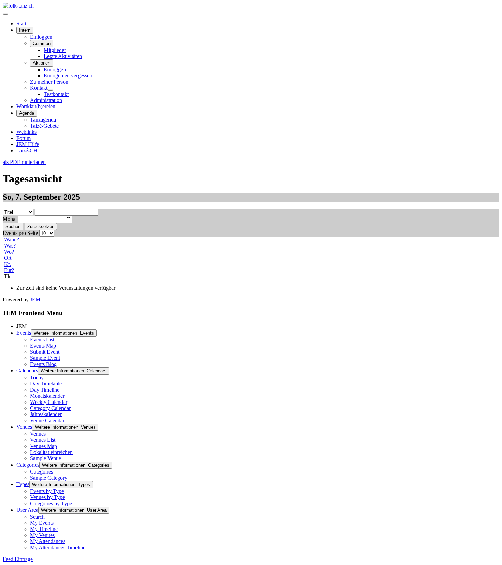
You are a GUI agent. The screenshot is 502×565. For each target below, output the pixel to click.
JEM (35, 299)
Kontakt (38, 88)
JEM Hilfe (27, 144)
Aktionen (41, 63)
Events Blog (43, 364)
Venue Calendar (47, 420)
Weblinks (26, 132)
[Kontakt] (50, 90)
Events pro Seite (20, 233)
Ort (7, 258)
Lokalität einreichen (51, 452)
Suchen (12, 226)
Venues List (42, 440)
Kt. (7, 264)
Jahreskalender (46, 414)
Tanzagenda (43, 120)
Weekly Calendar (48, 402)
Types (22, 484)
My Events (42, 523)
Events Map (43, 346)
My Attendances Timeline (57, 547)
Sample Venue (45, 458)
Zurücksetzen (40, 226)
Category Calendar (50, 408)
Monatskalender (47, 396)
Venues (24, 427)
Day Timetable (46, 383)
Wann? (11, 239)
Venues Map (43, 446)
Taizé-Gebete (44, 126)
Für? (9, 270)
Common (42, 43)
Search (37, 517)
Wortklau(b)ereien (35, 106)
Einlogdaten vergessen (68, 76)
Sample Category (48, 478)
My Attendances (47, 541)
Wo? (9, 252)
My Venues (42, 535)
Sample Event (45, 358)
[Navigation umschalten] (5, 14)
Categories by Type (51, 503)
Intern (24, 30)
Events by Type (47, 491)
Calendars (27, 370)
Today (37, 377)
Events (23, 333)
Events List (42, 339)
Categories (27, 465)
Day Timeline (44, 390)
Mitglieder (55, 50)
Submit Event (44, 352)
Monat (10, 219)
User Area (27, 510)
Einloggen (41, 37)
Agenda (26, 113)
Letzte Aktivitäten (63, 56)
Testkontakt (56, 94)
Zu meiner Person (49, 82)
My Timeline (44, 529)
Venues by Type (47, 497)
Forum (23, 138)
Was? (10, 246)
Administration (46, 100)
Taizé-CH (27, 150)
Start (21, 23)
